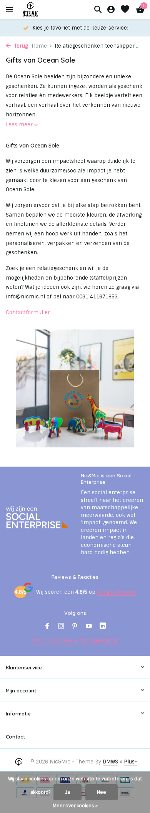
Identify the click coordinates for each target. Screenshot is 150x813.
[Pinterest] (75, 626)
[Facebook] (47, 626)
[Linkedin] (103, 626)
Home (39, 46)
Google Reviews (116, 592)
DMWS (110, 761)
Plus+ (130, 761)
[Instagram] (61, 626)
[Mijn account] (111, 9)
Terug (20, 46)
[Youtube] (89, 626)
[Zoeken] (97, 9)
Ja (67, 792)
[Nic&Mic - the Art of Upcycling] (44, 9)
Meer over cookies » (75, 806)
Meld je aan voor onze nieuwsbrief (75, 640)
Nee (101, 792)
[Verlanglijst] (125, 10)
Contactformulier (28, 312)
